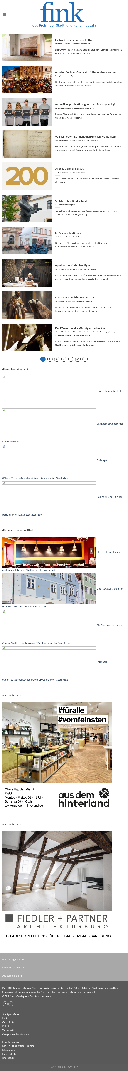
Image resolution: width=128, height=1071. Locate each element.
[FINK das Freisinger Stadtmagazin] (64, 14)
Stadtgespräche (10, 441)
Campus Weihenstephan (15, 1034)
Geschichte (62, 478)
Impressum (8, 1057)
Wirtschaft (49, 569)
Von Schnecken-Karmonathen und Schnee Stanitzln (85, 138)
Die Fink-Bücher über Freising (18, 1045)
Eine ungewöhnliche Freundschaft (75, 299)
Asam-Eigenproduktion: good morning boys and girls (86, 106)
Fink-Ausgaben (10, 1041)
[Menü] (4, 14)
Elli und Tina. (103, 390)
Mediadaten (8, 1049)
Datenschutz (9, 1053)
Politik (5, 1026)
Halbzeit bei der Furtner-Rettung (75, 41)
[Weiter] (85, 359)
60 (77, 359)
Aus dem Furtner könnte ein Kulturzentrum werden (85, 74)
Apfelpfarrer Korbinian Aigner (75, 267)
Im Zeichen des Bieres (70, 235)
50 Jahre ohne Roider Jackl (71, 203)
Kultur (120, 390)
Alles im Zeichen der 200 (70, 170)
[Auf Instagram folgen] (10, 1003)
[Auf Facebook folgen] (5, 1003)
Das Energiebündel (106, 423)
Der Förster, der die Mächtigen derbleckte (85, 331)
